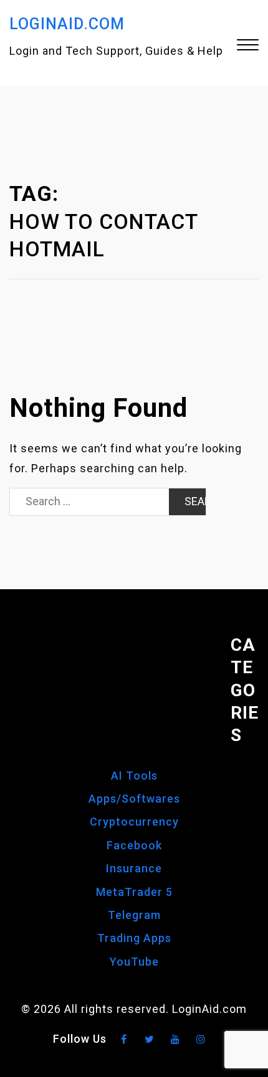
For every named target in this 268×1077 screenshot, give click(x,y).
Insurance (134, 868)
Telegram (134, 914)
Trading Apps (134, 937)
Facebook (134, 845)
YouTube (134, 961)
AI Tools (134, 775)
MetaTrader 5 (134, 891)
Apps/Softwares (134, 798)
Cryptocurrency (134, 821)
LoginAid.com (67, 24)
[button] (248, 46)
